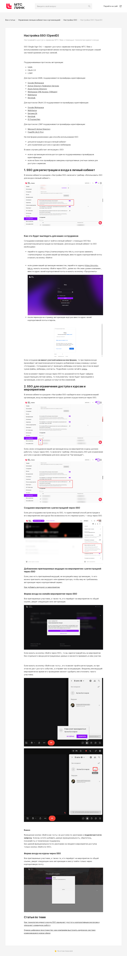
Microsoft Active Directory (39, 129)
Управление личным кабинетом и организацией (39, 20)
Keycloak (31, 98)
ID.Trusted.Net (34, 119)
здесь (84, 369)
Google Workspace (36, 83)
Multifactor (32, 95)
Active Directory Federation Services (43, 86)
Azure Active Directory (37, 89)
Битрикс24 (32, 113)
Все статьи (10, 20)
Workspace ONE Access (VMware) (42, 92)
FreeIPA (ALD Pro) (36, 132)
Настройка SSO (70, 20)
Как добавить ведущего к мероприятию (42, 587)
